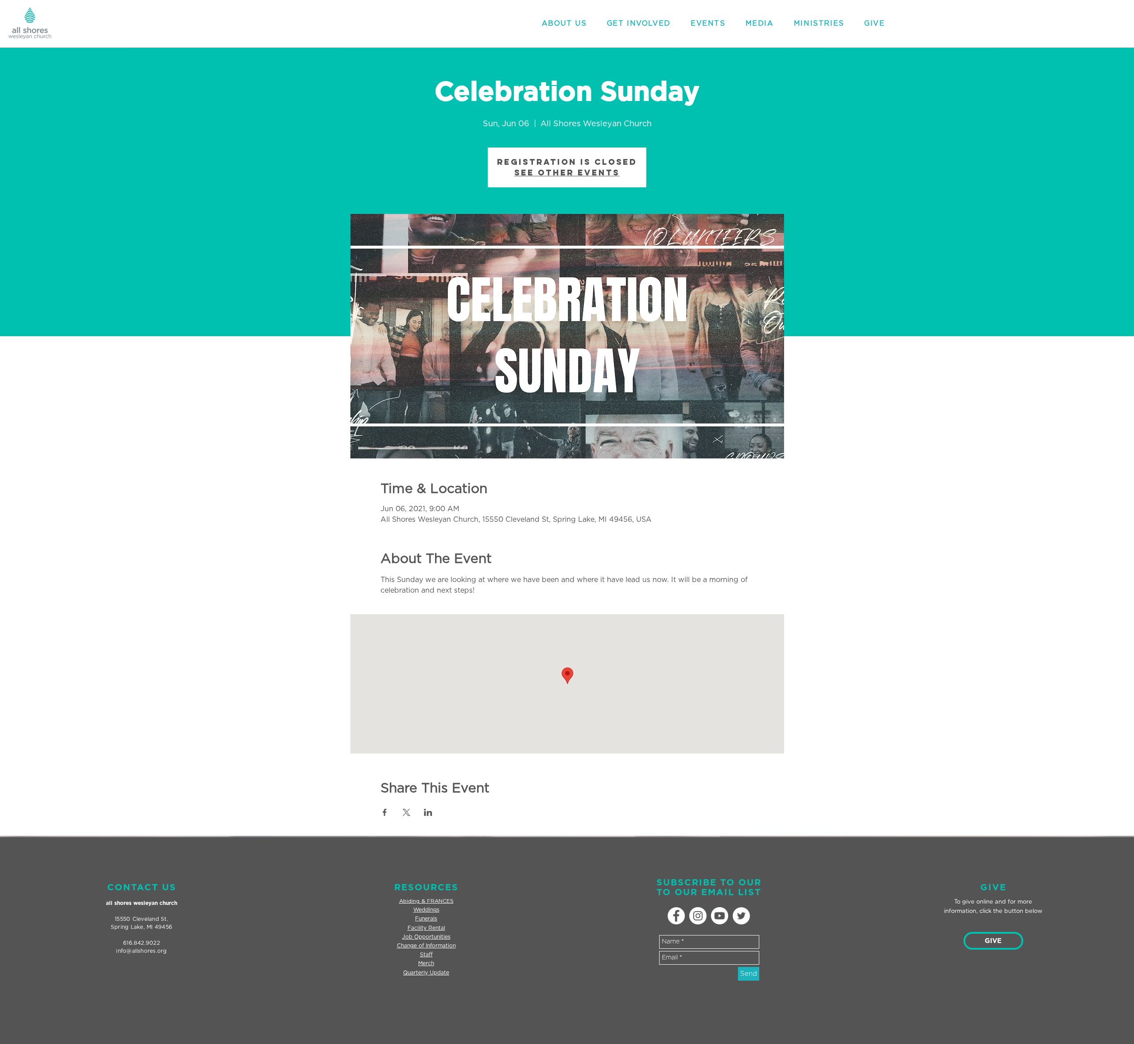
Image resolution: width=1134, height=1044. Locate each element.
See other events (567, 172)
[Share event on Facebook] (385, 812)
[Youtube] (719, 915)
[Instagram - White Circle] (698, 915)
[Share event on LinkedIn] (428, 812)
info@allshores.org (141, 951)
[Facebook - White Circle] (676, 915)
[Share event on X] (406, 812)
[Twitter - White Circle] (741, 915)
